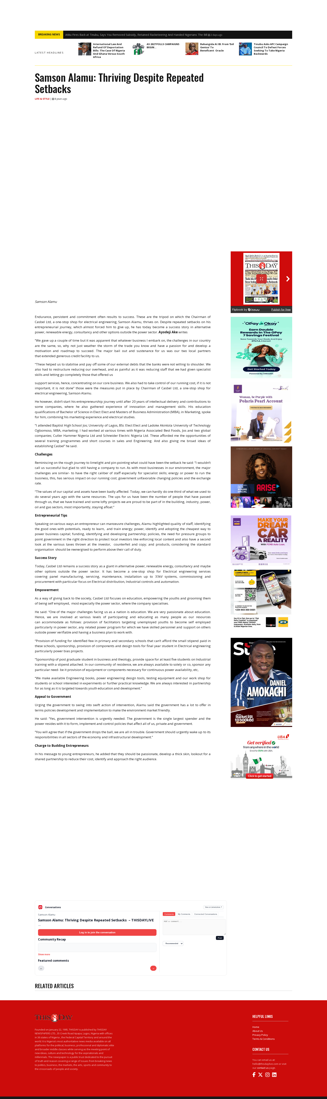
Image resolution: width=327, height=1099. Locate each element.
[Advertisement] (131, 870)
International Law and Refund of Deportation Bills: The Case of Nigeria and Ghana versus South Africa (109, 50)
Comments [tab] (169, 914)
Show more (44, 954)
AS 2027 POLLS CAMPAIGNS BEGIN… (163, 45)
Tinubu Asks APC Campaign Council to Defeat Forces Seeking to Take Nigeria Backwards (271, 48)
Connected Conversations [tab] (205, 914)
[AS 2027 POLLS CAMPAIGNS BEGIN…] (138, 49)
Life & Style (42, 98)
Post (220, 938)
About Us (257, 1031)
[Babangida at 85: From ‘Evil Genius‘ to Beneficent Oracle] (191, 49)
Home (255, 1027)
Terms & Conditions (263, 1039)
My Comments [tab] (184, 914)
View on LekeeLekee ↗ (213, 907)
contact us (263, 1067)
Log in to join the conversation (97, 932)
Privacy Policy (260, 1035)
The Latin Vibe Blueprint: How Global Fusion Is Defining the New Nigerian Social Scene (121, 35)
